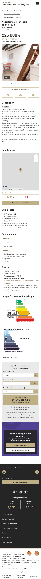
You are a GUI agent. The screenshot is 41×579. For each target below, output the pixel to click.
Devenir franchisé (8, 519)
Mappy (20, 189)
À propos (5, 533)
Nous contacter (7, 542)
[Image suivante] (39, 62)
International (6, 537)
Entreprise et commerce (10, 523)
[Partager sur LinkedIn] (33, 95)
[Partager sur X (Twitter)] (20, 95)
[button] (6, 47)
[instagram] (37, 472)
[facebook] (4, 472)
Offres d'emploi (7, 514)
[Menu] (37, 3)
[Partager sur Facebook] (7, 95)
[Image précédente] (1, 62)
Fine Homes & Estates (9, 528)
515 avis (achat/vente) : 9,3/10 (12, 42)
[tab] (11, 83)
